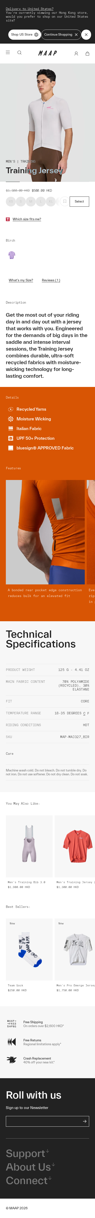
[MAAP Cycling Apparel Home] (47, 54)
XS (11, 201)
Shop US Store (21, 34)
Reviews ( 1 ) (51, 280)
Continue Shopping (58, 34)
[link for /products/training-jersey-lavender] (12, 255)
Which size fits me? (27, 219)
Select (79, 201)
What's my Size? (21, 280)
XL (51, 201)
